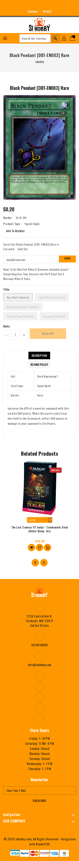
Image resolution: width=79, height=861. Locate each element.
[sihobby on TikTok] (55, 5)
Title (6, 289)
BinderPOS (43, 844)
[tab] (39, 355)
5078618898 (39, 645)
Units (6, 326)
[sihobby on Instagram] (31, 5)
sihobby (39, 61)
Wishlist (47, 11)
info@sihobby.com (39, 664)
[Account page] (64, 38)
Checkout (32, 11)
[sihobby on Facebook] (24, 5)
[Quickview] (31, 547)
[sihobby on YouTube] (39, 5)
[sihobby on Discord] (47, 5)
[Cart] (72, 38)
